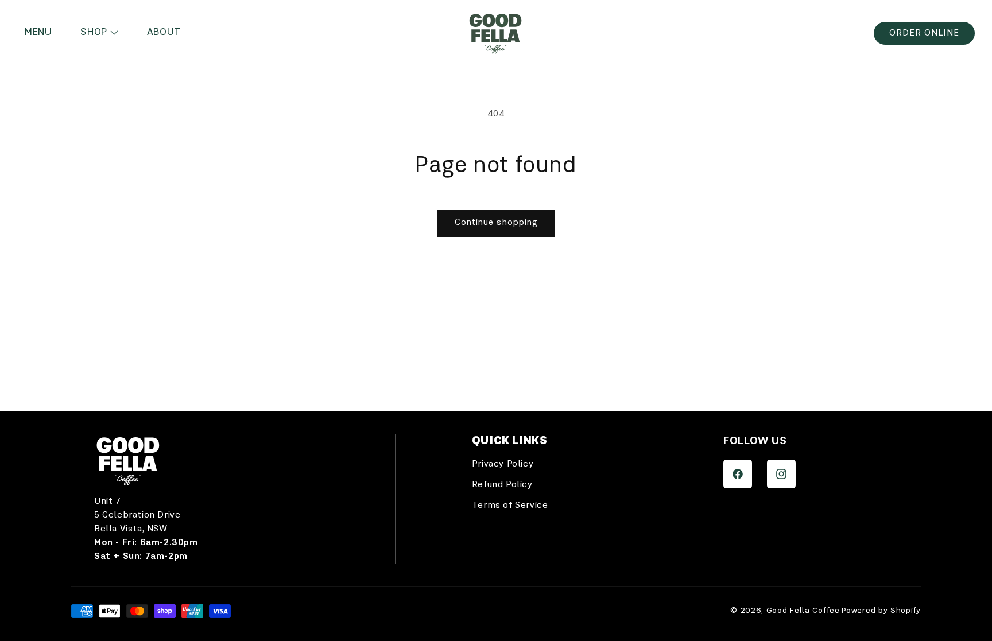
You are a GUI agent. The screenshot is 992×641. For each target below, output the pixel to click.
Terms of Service (510, 505)
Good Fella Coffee (803, 611)
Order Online (924, 33)
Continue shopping (496, 223)
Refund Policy (502, 485)
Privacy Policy (502, 464)
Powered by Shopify (881, 611)
